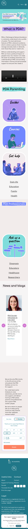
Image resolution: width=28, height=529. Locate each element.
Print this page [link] (6, 490)
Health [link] (14, 196)
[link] (3, 8)
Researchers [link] (14, 277)
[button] (18, 4)
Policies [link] (16, 483)
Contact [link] (16, 480)
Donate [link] (3, 485)
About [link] (3, 480)
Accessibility (16, 461)
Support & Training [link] (7, 483)
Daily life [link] (14, 182)
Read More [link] (11, 339)
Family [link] (14, 191)
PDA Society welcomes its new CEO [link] (12, 318)
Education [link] (14, 187)
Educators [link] (14, 268)
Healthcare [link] (14, 273)
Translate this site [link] (7, 488)
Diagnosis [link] (14, 264)
